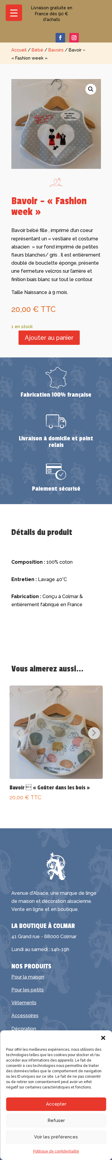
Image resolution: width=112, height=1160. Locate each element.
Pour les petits (27, 990)
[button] (103, 1038)
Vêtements (23, 1003)
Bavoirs (56, 49)
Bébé (37, 49)
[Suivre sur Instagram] (74, 38)
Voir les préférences (56, 1137)
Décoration (23, 1029)
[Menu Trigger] (14, 12)
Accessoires (25, 1015)
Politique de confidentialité (56, 1151)
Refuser (56, 1120)
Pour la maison (27, 977)
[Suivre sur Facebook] (60, 38)
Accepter (56, 1104)
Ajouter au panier (49, 337)
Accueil (19, 49)
